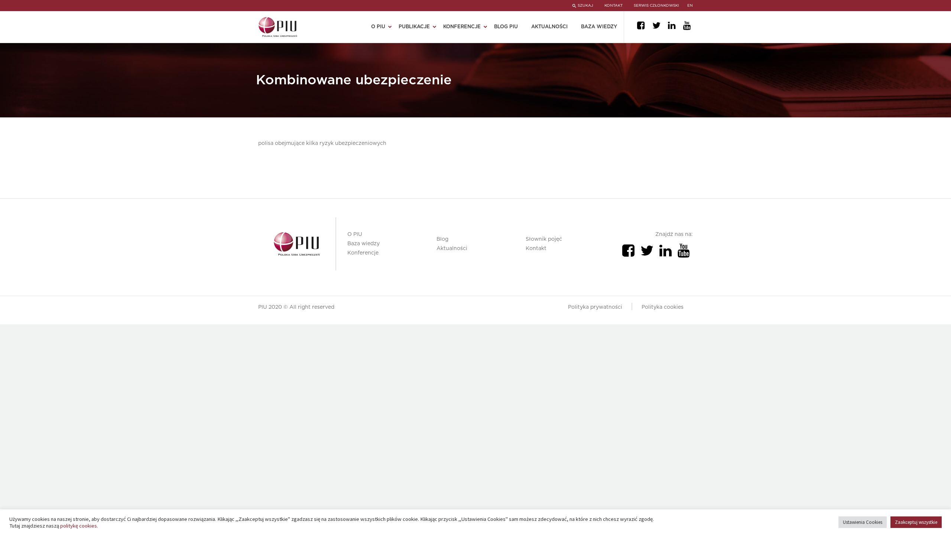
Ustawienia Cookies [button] (862, 522)
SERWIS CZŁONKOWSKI (656, 5)
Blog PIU (506, 27)
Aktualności (549, 27)
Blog (442, 239)
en (690, 5)
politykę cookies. (79, 525)
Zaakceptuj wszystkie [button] (916, 522)
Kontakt (536, 248)
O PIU (354, 234)
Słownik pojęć (544, 239)
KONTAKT (613, 5)
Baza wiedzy (599, 27)
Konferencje (363, 253)
